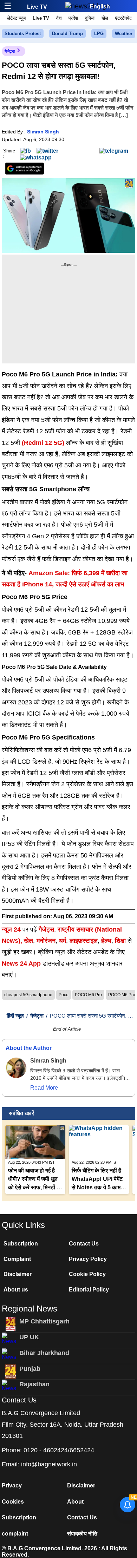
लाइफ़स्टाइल (84, 940)
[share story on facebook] (25, 150)
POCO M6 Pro (88, 994)
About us (16, 1290)
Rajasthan (34, 1384)
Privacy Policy (88, 1259)
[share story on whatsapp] (36, 157)
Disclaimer (18, 1274)
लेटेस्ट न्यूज (16, 18)
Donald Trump (67, 33)
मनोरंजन (46, 940)
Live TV (37, 7)
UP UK (29, 1337)
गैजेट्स (10, 51)
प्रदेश (73, 18)
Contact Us (84, 1244)
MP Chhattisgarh (44, 1321)
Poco (63, 994)
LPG (99, 33)
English (100, 6)
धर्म (62, 940)
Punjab (29, 1368)
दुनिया (89, 18)
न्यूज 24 (12, 929)
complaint (15, 1534)
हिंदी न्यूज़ (15, 1016)
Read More (44, 1088)
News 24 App (22, 963)
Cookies (13, 1502)
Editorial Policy (89, 1290)
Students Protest (23, 33)
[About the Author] (16, 1067)
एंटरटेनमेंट (123, 18)
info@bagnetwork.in (49, 1464)
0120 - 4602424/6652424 (59, 1450)
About (75, 1502)
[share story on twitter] (47, 150)
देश (58, 18)
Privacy (12, 1485)
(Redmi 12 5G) (42, 442)
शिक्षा (120, 940)
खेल (105, 18)
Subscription (21, 1244)
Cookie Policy (87, 1274)
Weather (123, 33)
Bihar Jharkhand (44, 1352)
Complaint (17, 1259)
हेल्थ (106, 940)
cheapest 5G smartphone (28, 994)
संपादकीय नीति (82, 1534)
